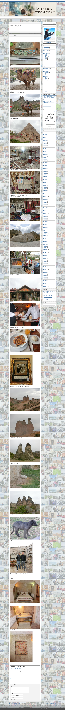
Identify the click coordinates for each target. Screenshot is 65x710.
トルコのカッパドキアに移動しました (14, 703)
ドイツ (46, 60)
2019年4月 (45, 168)
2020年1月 (45, 156)
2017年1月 (45, 210)
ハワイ (46, 80)
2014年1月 (45, 266)
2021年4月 (45, 143)
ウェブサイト (12, 697)
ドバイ (46, 61)
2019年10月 (45, 159)
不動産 (45, 51)
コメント (12, 686)
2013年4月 (45, 280)
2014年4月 (45, 261)
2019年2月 (45, 171)
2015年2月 (45, 246)
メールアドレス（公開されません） (16, 695)
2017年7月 (45, 201)
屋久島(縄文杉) (47, 72)
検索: (44, 23)
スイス (46, 58)
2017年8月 (45, 199)
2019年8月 (45, 162)
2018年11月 (45, 176)
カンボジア (46, 78)
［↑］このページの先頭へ (12, 708)
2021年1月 (45, 146)
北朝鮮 (46, 91)
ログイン (45, 304)
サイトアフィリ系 (46, 48)
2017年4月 (45, 205)
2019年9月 (45, 160)
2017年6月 (45, 202)
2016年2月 (45, 227)
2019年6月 (45, 165)
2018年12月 (45, 174)
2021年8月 (45, 140)
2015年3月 (45, 244)
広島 (45, 73)
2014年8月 (45, 255)
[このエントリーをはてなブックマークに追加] (10, 679)
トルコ (46, 59)
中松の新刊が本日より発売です (48, 295)
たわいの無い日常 (46, 47)
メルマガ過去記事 (46, 50)
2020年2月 (45, 154)
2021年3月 (45, 145)
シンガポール (47, 79)
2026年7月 (45, 132)
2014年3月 (45, 263)
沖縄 (45, 74)
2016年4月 (45, 224)
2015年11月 (45, 232)
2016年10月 (45, 215)
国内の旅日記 (46, 71)
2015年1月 (45, 247)
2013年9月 (45, 272)
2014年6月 (45, 258)
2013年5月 (45, 278)
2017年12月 (45, 193)
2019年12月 (45, 157)
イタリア (46, 55)
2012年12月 (45, 286)
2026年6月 (45, 134)
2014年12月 (45, 249)
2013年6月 (45, 277)
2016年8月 (45, 218)
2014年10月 (45, 252)
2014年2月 (45, 264)
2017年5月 (45, 204)
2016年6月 (45, 221)
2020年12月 (45, 148)
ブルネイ (46, 81)
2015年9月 (45, 235)
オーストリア (47, 56)
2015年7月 (45, 238)
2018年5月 (45, 185)
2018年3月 (45, 188)
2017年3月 (45, 207)
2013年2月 (45, 283)
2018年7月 (45, 182)
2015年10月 (45, 233)
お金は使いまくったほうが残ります (51, 703)
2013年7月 (45, 275)
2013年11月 (45, 269)
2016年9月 (45, 216)
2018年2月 (45, 190)
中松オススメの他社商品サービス (49, 66)
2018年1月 (45, 191)
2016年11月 (45, 213)
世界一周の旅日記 (46, 53)
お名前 (12, 693)
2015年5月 (45, 241)
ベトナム (46, 82)
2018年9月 (45, 179)
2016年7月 (45, 219)
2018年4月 (45, 187)
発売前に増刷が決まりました (48, 297)
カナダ (46, 57)
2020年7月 (45, 151)
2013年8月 (45, 274)
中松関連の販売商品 (47, 68)
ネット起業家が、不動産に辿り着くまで (14, 20)
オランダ (46, 77)
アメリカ (46, 54)
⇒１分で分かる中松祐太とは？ (47, 42)
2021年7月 (45, 142)
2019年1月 (45, 173)
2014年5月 (45, 260)
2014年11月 (45, 250)
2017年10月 (45, 196)
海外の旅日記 (46, 76)
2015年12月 (45, 230)
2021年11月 (45, 137)
